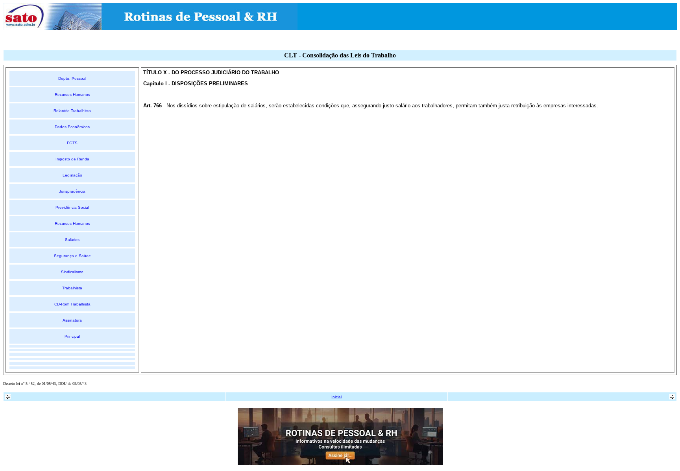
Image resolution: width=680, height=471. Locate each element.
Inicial (336, 397)
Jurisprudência (72, 191)
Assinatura (72, 320)
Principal (72, 336)
